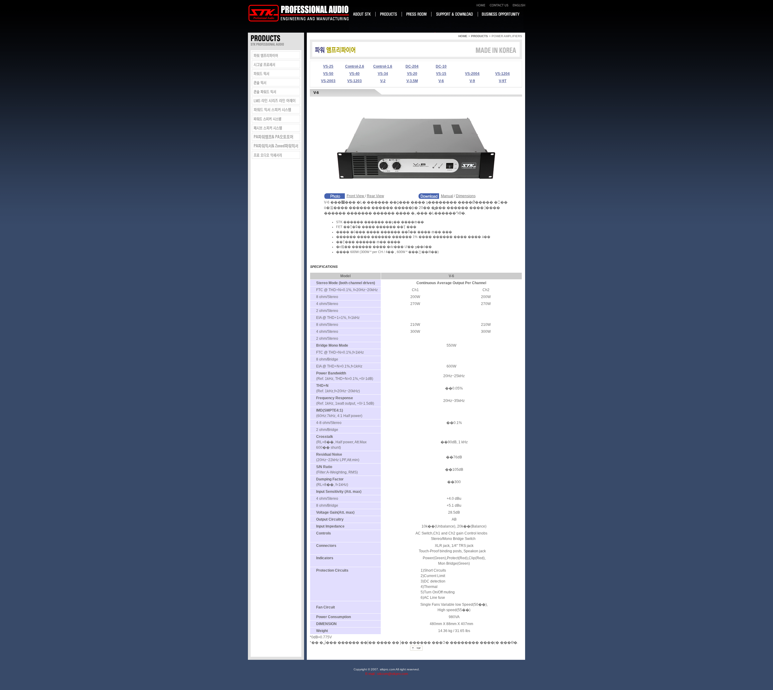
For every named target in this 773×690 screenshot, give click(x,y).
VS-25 (328, 66)
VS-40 (354, 74)
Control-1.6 (382, 66)
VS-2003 (328, 81)
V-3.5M (412, 81)
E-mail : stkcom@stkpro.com (386, 674)
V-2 (383, 81)
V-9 (472, 81)
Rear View (375, 196)
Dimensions (466, 196)
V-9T (502, 81)
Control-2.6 (354, 66)
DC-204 (412, 66)
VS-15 (441, 74)
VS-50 (328, 74)
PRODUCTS (479, 36)
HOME (462, 36)
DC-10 (441, 66)
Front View (356, 196)
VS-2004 (472, 74)
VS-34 (383, 74)
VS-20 (412, 74)
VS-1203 (354, 81)
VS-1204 (502, 74)
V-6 (441, 81)
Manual (447, 196)
